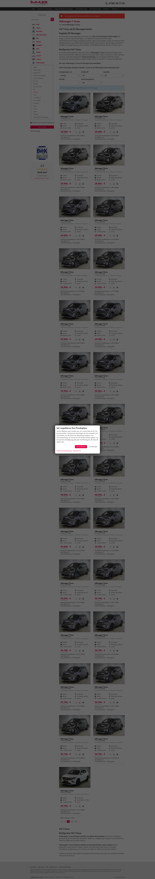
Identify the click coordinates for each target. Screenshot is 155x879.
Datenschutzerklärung (64, 451)
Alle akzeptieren (81, 446)
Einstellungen (93, 446)
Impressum (77, 451)
